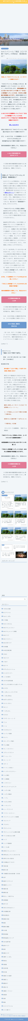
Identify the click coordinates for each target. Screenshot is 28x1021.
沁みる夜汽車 (6, 942)
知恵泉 (5, 964)
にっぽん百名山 (7, 696)
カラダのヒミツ (7, 730)
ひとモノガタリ (7, 703)
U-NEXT (5, 662)
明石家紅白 (6, 915)
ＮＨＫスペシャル (5, 48)
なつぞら (5, 688)
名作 (4, 877)
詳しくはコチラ (14, 125)
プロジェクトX (7, 828)
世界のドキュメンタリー (9, 851)
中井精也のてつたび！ (9, 862)
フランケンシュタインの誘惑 (11, 817)
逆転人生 (5, 987)
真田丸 (5, 960)
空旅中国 (5, 968)
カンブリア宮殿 (7, 733)
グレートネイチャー (8, 749)
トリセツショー (7, 783)
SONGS (5, 654)
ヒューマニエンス (8, 809)
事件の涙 (5, 870)
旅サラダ (5, 904)
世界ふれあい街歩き (8, 858)
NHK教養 (5, 646)
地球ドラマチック (8, 881)
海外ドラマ (6, 945)
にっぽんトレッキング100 (10, 692)
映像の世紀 (6, 919)
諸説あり (5, 983)
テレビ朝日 (6, 775)
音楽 (4, 998)
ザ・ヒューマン (7, 756)
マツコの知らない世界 (9, 836)
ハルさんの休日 (7, 802)
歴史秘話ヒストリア (8, 938)
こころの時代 (6, 677)
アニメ (5, 722)
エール (5, 726)
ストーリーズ (6, 760)
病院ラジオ (6, 953)
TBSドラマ (6, 658)
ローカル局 (6, 847)
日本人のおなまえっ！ (9, 908)
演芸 (4, 949)
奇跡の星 (5, 889)
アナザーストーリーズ (9, 718)
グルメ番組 (6, 745)
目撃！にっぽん (7, 957)
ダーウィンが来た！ (8, 768)
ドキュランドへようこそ (9, 786)
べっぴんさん (6, 711)
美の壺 (5, 972)
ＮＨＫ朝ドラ (6, 1010)
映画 (4, 923)
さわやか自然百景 (8, 680)
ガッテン (5, 737)
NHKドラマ (6, 635)
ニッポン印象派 (7, 794)
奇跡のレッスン (7, 885)
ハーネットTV (7, 805)
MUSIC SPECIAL (7, 624)
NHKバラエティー (8, 639)
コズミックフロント (8, 752)
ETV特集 (5, 620)
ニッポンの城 (6, 790)
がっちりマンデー (8, 673)
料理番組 (5, 900)
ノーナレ (5, 798)
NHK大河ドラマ (7, 643)
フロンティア (6, 820)
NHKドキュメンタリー (9, 628)
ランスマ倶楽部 (7, 843)
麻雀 (4, 1002)
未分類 (5, 930)
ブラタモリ (6, 824)
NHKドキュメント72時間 (10, 631)
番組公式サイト (9, 192)
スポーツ (5, 764)
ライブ (5, 839)
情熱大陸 (5, 892)
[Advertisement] (14, 18)
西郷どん (5, 979)
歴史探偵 (5, 934)
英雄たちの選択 (7, 976)
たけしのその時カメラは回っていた (12, 684)
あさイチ (5, 665)
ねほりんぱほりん (8, 699)
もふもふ (5, 714)
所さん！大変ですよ (8, 896)
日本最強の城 (6, 911)
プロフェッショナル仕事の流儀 (11, 832)
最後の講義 (6, 926)
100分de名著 (6, 609)
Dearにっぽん (7, 616)
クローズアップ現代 (8, 741)
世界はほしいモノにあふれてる (11, 854)
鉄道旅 (5, 994)
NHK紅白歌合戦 (7, 650)
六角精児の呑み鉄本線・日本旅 (11, 873)
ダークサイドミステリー (9, 771)
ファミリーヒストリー (9, 813)
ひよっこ (5, 707)
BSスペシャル (7, 612)
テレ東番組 (6, 779)
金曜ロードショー (8, 991)
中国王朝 (5, 866)
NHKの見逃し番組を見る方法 (14, 325)
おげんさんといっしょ (9, 669)
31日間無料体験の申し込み (14, 299)
